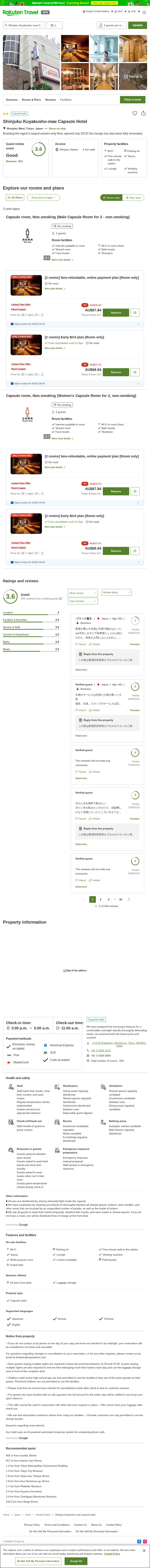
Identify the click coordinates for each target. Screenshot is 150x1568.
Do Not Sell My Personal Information (97, 1531)
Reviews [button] (50, 99)
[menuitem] (98, 11)
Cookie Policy (112, 1553)
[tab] (111, 197)
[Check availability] (135, 313)
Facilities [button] (66, 99)
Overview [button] (12, 99)
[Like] (134, 113)
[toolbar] (70, 25)
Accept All (76, 1561)
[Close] (144, 1551)
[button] (20, 12)
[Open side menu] (144, 12)
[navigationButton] (84, 899)
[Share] (143, 113)
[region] (75, 1556)
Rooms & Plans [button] (31, 99)
